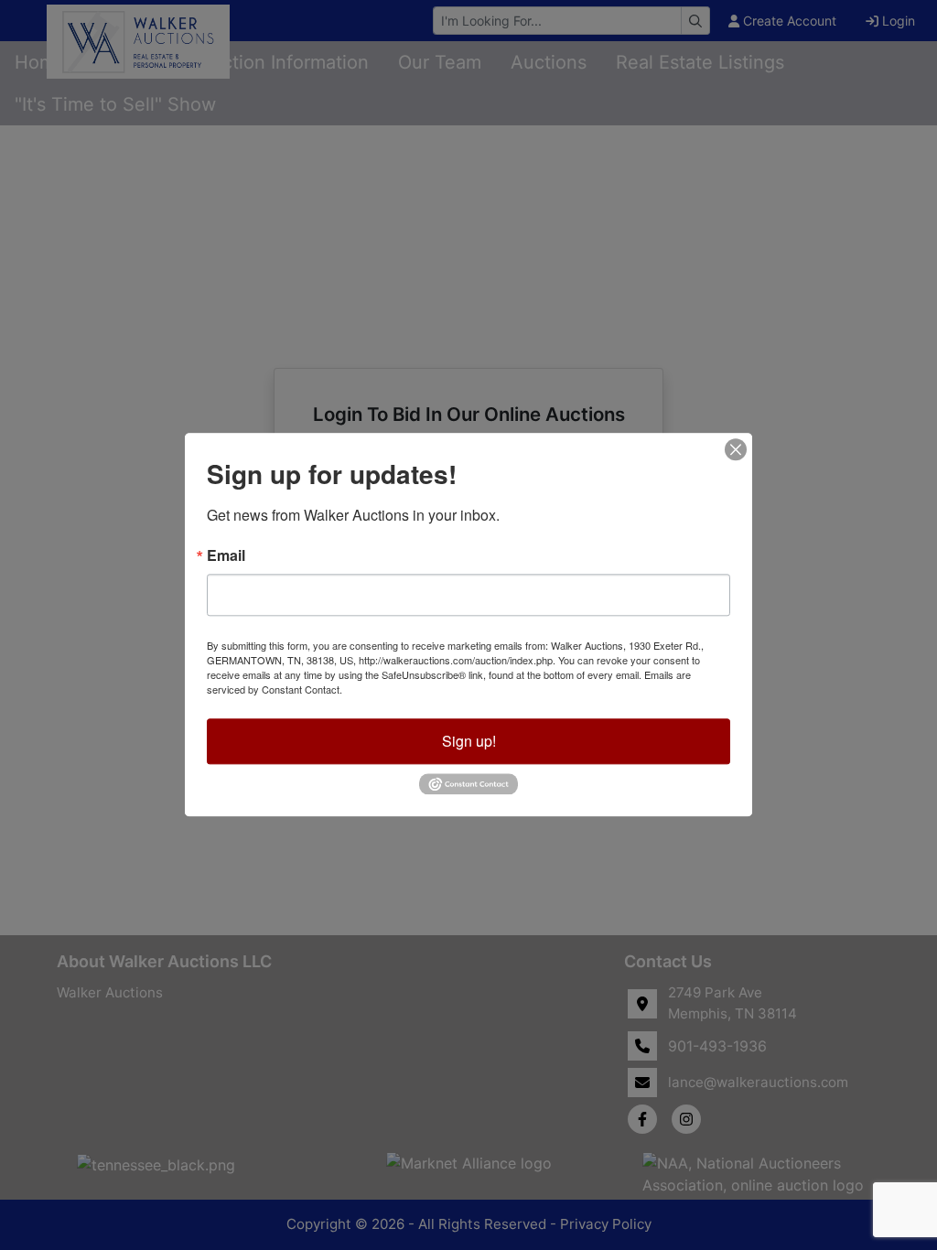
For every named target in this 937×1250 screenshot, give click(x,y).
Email (226, 555)
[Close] (736, 449)
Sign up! (469, 740)
